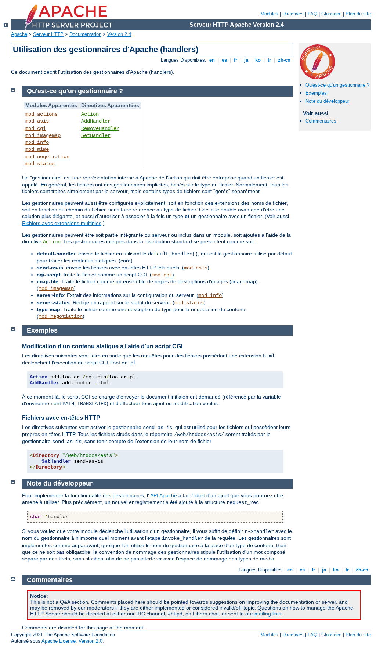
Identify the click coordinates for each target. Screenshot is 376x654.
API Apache (163, 495)
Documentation (85, 34)
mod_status (40, 164)
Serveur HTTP (48, 34)
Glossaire (331, 14)
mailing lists (267, 614)
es (224, 60)
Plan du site (358, 14)
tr (269, 60)
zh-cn (284, 60)
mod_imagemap (43, 135)
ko (258, 60)
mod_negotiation (47, 157)
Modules (269, 14)
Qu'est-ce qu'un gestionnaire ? (337, 85)
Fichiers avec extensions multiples (61, 223)
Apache (19, 34)
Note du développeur (327, 101)
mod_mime (37, 149)
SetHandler (96, 135)
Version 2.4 (119, 34)
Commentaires (321, 121)
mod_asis (37, 121)
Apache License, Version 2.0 (71, 641)
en (212, 60)
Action (90, 114)
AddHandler (96, 121)
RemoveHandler (100, 128)
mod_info (37, 142)
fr (235, 60)
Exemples (316, 93)
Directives (293, 14)
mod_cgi (35, 128)
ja (246, 60)
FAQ (312, 14)
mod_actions (41, 114)
